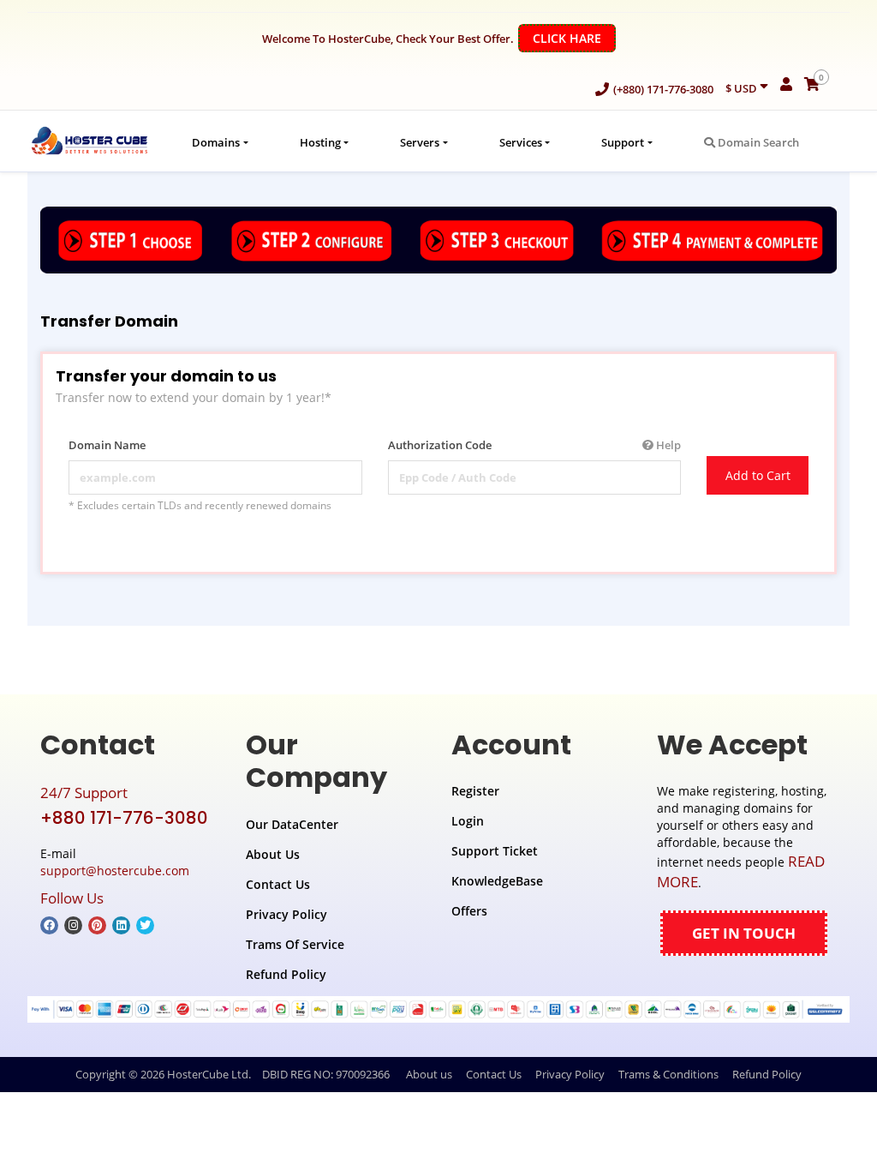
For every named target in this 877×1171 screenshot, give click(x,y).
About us (429, 1074)
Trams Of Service (295, 944)
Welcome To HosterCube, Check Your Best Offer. (431, 38)
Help (667, 445)
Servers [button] (419, 142)
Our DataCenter (292, 824)
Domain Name (107, 445)
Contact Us (278, 884)
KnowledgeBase (497, 881)
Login (467, 821)
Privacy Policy (286, 914)
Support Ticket (494, 851)
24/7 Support (84, 792)
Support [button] (622, 142)
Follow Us (72, 898)
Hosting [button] (320, 142)
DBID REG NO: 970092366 (326, 1074)
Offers (469, 911)
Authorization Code (535, 445)
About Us (273, 854)
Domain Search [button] (757, 142)
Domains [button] (216, 142)
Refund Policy (286, 974)
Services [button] (520, 142)
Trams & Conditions (668, 1074)
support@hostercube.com (114, 870)
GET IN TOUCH (744, 933)
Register (475, 791)
